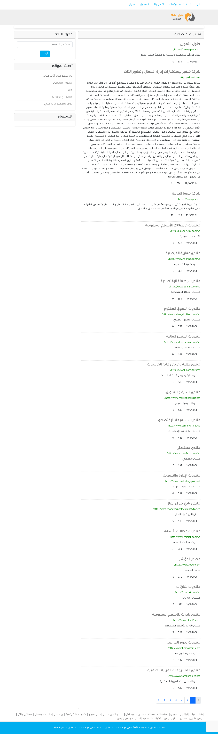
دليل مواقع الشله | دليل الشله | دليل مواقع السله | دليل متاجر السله (92, 728)
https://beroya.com (189, 199)
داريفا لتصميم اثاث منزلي (58, 104)
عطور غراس (171, 718)
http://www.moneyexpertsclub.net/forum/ (176, 509)
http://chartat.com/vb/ (187, 593)
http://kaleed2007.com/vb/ (185, 231)
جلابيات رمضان (43, 714)
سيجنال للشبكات (62, 83)
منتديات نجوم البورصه (183, 643)
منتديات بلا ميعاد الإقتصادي (179, 420)
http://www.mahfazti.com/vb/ (183, 454)
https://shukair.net (190, 78)
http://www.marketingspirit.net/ (182, 398)
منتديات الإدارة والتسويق (181, 476)
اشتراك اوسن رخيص (129, 718)
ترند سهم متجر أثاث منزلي (58, 76)
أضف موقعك (177, 4)
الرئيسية (195, 4)
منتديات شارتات (188, 587)
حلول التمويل (190, 44)
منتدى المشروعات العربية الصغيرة (173, 671)
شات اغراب (196, 714)
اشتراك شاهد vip (152, 718)
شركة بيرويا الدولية (186, 194)
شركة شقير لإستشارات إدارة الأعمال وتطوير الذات (162, 72)
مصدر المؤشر (189, 559)
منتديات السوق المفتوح (182, 309)
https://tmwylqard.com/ (186, 50)
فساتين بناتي (25, 714)
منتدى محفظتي (188, 448)
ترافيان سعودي (179, 714)
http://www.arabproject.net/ (184, 676)
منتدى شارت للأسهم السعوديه (176, 615)
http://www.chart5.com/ (186, 620)
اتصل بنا (159, 4)
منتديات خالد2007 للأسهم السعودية (172, 226)
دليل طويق (95, 714)
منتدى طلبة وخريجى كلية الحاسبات (173, 365)
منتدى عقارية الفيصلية (183, 253)
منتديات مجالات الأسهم (182, 532)
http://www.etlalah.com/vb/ (184, 287)
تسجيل (144, 4)
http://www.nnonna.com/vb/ (184, 259)
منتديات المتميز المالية (183, 337)
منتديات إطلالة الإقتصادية (180, 281)
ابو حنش (59, 714)
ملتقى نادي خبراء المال (183, 504)
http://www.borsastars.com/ (184, 648)
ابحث (45, 53)
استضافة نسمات (158, 714)
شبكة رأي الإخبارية (62, 97)
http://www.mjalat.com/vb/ (185, 537)
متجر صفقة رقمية (76, 714)
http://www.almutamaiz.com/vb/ (182, 342)
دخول (132, 4)
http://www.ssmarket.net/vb (184, 426)
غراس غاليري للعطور (192, 718)
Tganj (69, 90)
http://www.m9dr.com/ (187, 565)
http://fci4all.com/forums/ (185, 370)
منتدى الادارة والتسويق (182, 392)
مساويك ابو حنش (135, 714)
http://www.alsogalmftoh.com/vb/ (181, 314)
